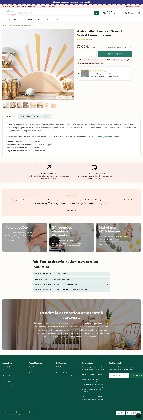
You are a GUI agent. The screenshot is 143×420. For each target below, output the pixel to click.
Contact (44, 6)
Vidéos (18, 6)
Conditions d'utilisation (9, 385)
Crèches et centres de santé (64, 376)
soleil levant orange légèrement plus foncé (103, 136)
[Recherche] (96, 13)
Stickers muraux (19, 20)
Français (119, 413)
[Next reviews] (130, 73)
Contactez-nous (34, 412)
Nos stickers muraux (28, 6)
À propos (60, 20)
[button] (132, 6)
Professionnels (53, 6)
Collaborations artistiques (63, 370)
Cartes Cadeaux (7, 370)
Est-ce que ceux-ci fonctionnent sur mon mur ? (119, 47)
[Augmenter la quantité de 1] (94, 54)
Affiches (31, 20)
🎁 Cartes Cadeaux (8, 6)
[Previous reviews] (78, 73)
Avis (38, 6)
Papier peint (6, 20)
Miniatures (40, 20)
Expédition (5, 379)
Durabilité (32, 367)
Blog (30, 370)
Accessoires (50, 20)
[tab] (10, 116)
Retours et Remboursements (11, 382)
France (132, 413)
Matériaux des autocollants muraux (13, 376)
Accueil (4, 25)
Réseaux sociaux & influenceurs (65, 373)
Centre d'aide (136, 20)
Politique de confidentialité (8, 412)
